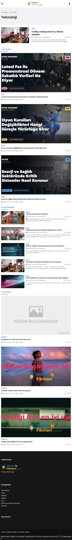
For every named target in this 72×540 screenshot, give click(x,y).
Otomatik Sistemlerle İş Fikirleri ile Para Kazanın (43, 262)
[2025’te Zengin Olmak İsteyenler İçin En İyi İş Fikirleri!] (12, 249)
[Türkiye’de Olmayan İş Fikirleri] (12, 217)
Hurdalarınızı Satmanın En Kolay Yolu (16, 339)
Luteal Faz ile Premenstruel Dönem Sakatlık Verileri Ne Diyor (24, 97)
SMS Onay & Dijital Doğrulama (10, 503)
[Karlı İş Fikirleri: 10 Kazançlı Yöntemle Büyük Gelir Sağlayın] (12, 281)
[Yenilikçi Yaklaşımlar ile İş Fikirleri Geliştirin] (15, 35)
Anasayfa (4, 12)
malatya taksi (67, 536)
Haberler (4, 495)
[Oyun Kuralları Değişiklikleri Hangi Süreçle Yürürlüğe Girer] (36, 124)
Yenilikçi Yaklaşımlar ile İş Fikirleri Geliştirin (47, 33)
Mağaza (3, 498)
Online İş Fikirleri (37, 37)
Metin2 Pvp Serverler (17, 536)
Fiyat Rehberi (5, 490)
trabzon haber (5, 536)
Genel (3, 493)
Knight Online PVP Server (34, 536)
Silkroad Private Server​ (50, 536)
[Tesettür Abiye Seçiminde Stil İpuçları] (36, 366)
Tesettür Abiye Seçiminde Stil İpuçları (16, 391)
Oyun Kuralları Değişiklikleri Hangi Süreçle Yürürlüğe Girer (24, 148)
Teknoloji (4, 506)
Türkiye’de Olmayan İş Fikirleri (37, 214)
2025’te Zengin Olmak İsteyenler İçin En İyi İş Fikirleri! (45, 246)
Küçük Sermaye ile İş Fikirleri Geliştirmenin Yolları (44, 230)
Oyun (2, 500)
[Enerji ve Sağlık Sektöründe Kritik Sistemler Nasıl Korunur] (36, 175)
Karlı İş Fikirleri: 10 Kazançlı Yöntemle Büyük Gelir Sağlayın (47, 278)
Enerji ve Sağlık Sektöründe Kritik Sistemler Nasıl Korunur (23, 199)
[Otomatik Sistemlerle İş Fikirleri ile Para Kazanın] (12, 265)
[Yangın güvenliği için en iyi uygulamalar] (36, 417)
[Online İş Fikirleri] (36, 4)
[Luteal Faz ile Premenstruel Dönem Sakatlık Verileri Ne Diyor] (36, 73)
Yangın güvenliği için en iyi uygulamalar (17, 442)
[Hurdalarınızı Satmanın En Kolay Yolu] (36, 315)
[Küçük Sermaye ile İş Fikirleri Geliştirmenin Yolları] (12, 233)
